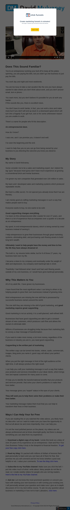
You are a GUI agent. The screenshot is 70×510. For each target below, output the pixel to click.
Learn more (35, 29)
